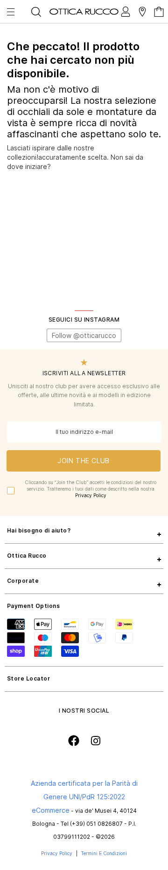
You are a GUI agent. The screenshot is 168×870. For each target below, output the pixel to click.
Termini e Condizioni (104, 853)
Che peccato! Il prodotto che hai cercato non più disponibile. (73, 60)
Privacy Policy (90, 495)
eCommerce (51, 810)
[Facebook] (73, 741)
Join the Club (83, 461)
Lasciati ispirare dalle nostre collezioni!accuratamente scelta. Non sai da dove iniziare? (75, 157)
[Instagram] (95, 741)
